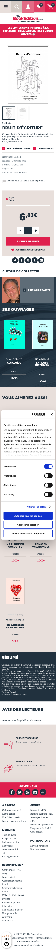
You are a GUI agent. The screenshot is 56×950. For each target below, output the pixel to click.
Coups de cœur (9, 838)
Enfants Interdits (42, 364)
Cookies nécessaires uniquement (28, 533)
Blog (4, 873)
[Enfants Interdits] (42, 334)
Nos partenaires (37, 849)
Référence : (7, 156)
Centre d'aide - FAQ (11, 870)
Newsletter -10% (38, 810)
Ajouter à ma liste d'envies (30, 250)
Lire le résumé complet (19, 149)
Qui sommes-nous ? (11, 810)
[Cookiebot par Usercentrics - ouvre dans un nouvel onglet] (33, 414)
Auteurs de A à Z (10, 849)
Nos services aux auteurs (14, 821)
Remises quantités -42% (41, 813)
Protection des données (28, 941)
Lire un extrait (45, 149)
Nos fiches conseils (11, 817)
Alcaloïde (14, 363)
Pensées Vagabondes (41, 545)
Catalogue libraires (11, 856)
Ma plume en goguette (15, 545)
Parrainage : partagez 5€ (41, 824)
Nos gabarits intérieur (12, 909)
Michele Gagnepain (15, 620)
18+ (4, 853)
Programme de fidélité (40, 828)
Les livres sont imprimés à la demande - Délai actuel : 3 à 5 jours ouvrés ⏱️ (28, 30)
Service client (25, 761)
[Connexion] (28, 9)
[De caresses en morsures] (15, 590)
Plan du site (7, 920)
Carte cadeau (36, 832)
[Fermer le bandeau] (51, 414)
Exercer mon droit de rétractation (28, 945)
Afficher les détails (37, 506)
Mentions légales (44, 938)
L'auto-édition (8, 813)
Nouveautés (7, 845)
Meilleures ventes (10, 842)
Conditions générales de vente (18, 938)
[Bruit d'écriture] (28, 103)
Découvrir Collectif (39, 290)
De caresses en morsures (15, 626)
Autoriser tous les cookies (28, 516)
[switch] (48, 475)
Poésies (15, 553)
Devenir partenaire (39, 845)
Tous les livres (9, 835)
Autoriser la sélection (28, 524)
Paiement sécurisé (27, 738)
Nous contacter (9, 877)
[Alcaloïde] (14, 334)
